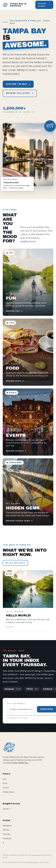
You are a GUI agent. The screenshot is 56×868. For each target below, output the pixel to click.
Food (5, 783)
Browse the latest (20, 93)
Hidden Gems (8, 792)
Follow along (42, 5)
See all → (7, 809)
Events (6, 788)
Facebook (7, 838)
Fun (4, 779)
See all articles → (15, 563)
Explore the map (18, 84)
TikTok (6, 830)
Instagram (7, 826)
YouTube (6, 834)
